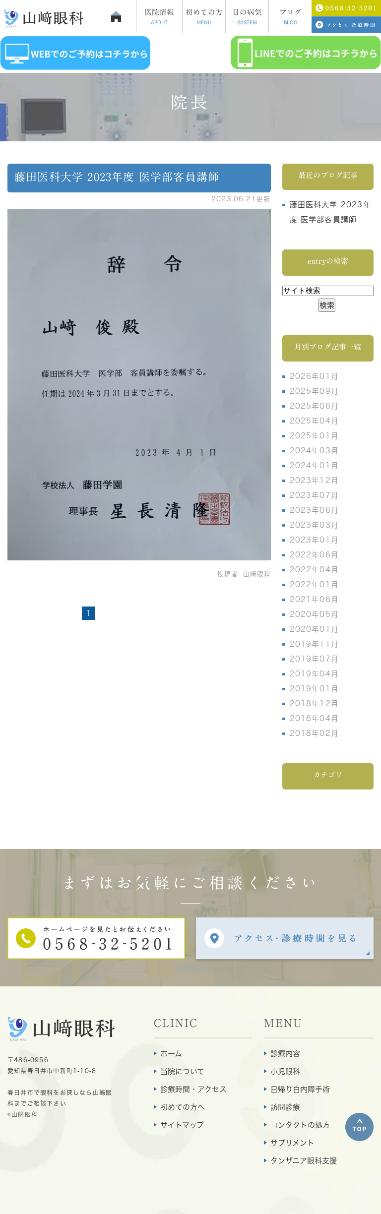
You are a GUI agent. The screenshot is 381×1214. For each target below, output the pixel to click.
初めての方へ (182, 1107)
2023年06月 (314, 510)
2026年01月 (314, 376)
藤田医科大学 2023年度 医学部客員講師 (116, 177)
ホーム (171, 1053)
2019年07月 (314, 659)
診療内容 (285, 1053)
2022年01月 (314, 584)
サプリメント (292, 1143)
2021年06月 (314, 599)
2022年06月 (314, 554)
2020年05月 (314, 614)
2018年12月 (314, 703)
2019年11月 (314, 644)
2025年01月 (314, 435)
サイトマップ (182, 1125)
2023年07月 (314, 495)
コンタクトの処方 (300, 1125)
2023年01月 (314, 540)
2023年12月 (314, 480)
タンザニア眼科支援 (303, 1160)
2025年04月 (314, 421)
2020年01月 (314, 629)
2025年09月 (314, 391)
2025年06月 (314, 406)
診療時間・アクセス (193, 1089)
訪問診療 (285, 1107)
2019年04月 (314, 673)
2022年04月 (314, 569)
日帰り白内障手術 (300, 1089)
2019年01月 (314, 688)
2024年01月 (314, 465)
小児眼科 (285, 1071)
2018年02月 (314, 733)
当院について (182, 1071)
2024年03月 (314, 450)
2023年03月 (314, 525)
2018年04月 (314, 718)
